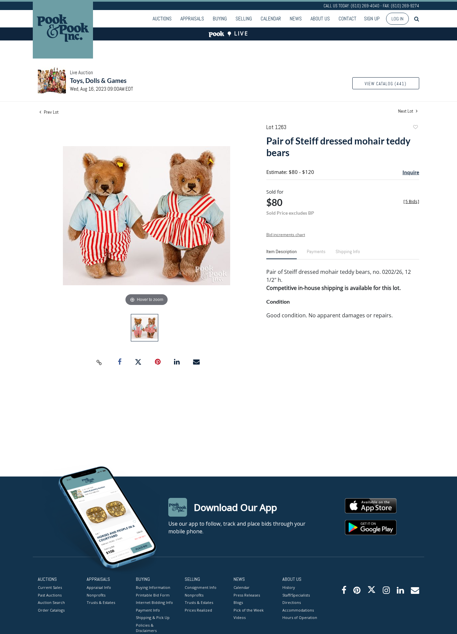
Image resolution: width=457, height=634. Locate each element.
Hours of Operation (299, 617)
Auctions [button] (162, 18)
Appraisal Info (99, 587)
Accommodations (298, 610)
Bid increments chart (285, 234)
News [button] (296, 18)
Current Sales (50, 587)
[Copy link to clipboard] (99, 362)
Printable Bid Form (153, 595)
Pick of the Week (249, 610)
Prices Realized (198, 610)
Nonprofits (96, 595)
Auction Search (51, 602)
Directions (291, 602)
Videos (240, 617)
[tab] (281, 254)
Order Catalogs (51, 610)
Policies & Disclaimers (146, 628)
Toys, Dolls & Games (98, 80)
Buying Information (153, 587)
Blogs (238, 602)
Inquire (410, 172)
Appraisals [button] (192, 18)
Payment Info (148, 610)
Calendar (271, 18)
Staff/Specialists (296, 595)
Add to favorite (415, 128)
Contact (347, 18)
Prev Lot (51, 112)
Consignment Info (200, 587)
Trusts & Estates (101, 602)
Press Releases (247, 595)
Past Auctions (50, 595)
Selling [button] (244, 18)
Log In (397, 19)
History (288, 587)
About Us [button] (320, 18)
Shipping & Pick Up (153, 617)
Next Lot (406, 111)
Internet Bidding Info (154, 602)
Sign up (372, 18)
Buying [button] (220, 18)
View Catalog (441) (385, 84)
